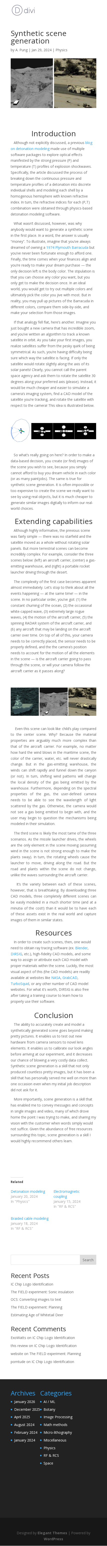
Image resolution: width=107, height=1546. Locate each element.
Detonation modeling (28, 1191)
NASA (55, 977)
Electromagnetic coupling (67, 1194)
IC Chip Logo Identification (32, 1284)
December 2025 (27, 1409)
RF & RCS (51, 1455)
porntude (18, 1361)
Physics (61, 50)
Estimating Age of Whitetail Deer (37, 1314)
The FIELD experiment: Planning (36, 1307)
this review (19, 1345)
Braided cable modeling (30, 1218)
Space (48, 1463)
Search (88, 1260)
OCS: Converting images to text (36, 1299)
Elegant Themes (52, 1532)
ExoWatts (18, 1337)
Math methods (55, 1424)
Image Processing (58, 1416)
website (17, 1353)
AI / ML (49, 1401)
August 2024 (24, 1424)
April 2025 (22, 1416)
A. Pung (21, 50)
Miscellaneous (55, 1440)
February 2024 (25, 1432)
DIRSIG (16, 954)
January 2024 (24, 1440)
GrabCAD (69, 977)
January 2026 (24, 1401)
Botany (49, 1409)
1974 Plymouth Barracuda (67, 247)
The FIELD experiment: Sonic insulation (42, 1292)
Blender (81, 948)
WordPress (53, 1538)
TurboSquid (20, 983)
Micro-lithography (58, 1432)
